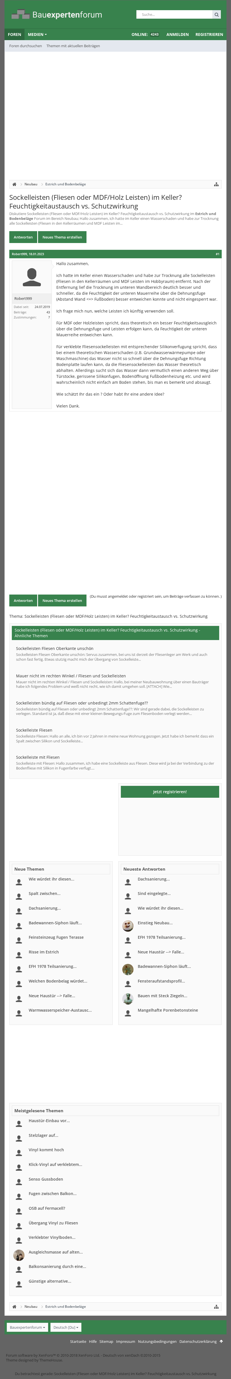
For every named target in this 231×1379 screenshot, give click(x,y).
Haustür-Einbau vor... (49, 1120)
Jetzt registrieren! (170, 791)
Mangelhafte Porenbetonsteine (168, 1010)
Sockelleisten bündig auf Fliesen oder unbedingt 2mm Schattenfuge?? (82, 703)
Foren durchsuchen (25, 45)
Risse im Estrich (44, 952)
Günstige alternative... (50, 1281)
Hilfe (93, 1341)
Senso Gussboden (46, 1179)
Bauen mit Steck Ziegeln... (162, 995)
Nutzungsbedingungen (157, 1341)
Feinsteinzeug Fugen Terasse (56, 937)
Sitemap (106, 1341)
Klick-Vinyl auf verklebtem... (55, 1164)
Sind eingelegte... (154, 893)
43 (48, 312)
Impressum (125, 1341)
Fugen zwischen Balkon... (53, 1193)
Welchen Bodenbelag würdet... (58, 981)
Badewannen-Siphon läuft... (55, 922)
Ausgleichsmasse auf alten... (56, 1252)
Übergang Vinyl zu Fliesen (53, 1223)
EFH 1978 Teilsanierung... (53, 966)
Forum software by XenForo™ (53, 1355)
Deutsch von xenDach (131, 1355)
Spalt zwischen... (45, 893)
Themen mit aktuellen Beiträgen (73, 45)
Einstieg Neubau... (155, 922)
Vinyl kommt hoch (46, 1149)
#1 (217, 254)
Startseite (78, 1341)
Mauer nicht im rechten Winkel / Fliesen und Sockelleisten (71, 675)
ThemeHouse (50, 1360)
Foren (14, 34)
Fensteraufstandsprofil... (161, 981)
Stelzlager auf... (43, 1135)
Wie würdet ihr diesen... (51, 879)
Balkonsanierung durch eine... (57, 1266)
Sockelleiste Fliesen (34, 730)
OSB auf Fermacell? (47, 1208)
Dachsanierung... (45, 908)
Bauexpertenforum (26, 1327)
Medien (35, 34)
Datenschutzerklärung (198, 1341)
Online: (145, 34)
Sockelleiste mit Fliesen (38, 757)
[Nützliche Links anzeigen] (216, 184)
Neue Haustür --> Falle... (52, 995)
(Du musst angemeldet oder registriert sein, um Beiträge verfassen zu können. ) (156, 596)
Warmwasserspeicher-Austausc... (60, 1010)
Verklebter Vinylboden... (52, 1237)
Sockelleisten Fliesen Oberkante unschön (55, 648)
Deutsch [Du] (64, 1327)
